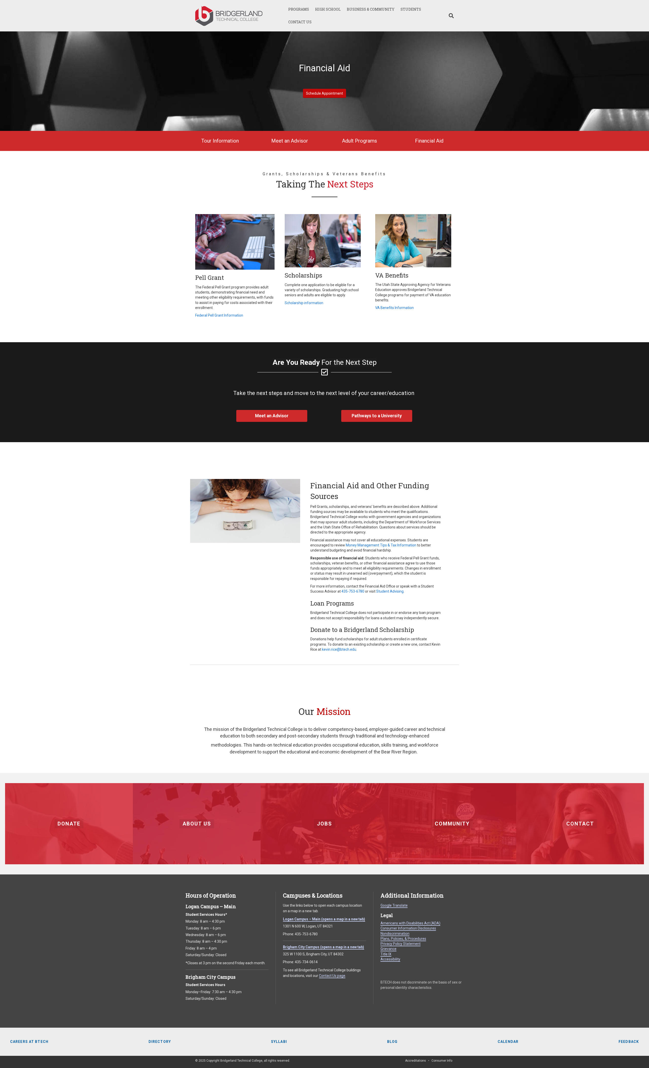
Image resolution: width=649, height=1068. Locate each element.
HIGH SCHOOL (328, 9)
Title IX (386, 954)
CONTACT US (300, 22)
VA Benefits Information (394, 308)
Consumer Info (441, 1060)
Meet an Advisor (272, 415)
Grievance (388, 949)
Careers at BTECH (29, 1042)
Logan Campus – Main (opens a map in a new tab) (324, 919)
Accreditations (415, 1060)
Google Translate (394, 905)
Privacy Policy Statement (401, 944)
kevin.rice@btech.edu (339, 649)
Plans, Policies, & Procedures (403, 939)
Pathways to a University (377, 415)
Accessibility (390, 959)
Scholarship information (304, 303)
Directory (160, 1042)
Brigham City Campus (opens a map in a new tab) (323, 947)
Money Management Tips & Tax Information (381, 545)
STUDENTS (411, 9)
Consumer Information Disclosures (408, 928)
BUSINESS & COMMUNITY (370, 9)
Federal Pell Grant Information (219, 315)
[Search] (450, 16)
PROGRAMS (298, 9)
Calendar (508, 1042)
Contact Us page (332, 976)
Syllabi (279, 1042)
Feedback (629, 1042)
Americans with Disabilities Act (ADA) (410, 923)
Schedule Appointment (324, 93)
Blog (392, 1042)
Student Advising (390, 591)
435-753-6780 (352, 591)
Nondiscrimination (395, 934)
